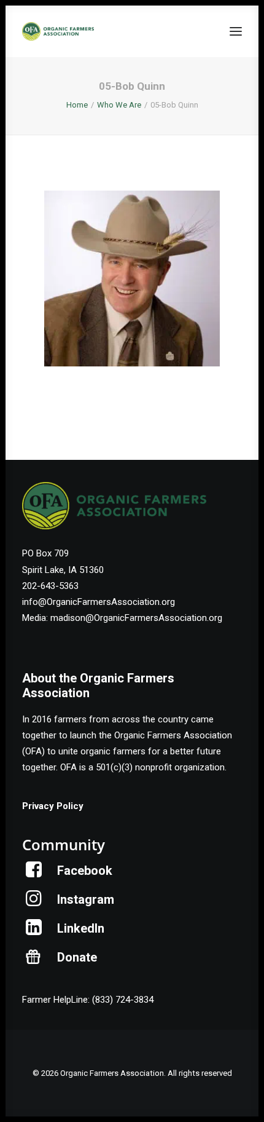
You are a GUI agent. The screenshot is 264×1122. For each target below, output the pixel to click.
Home (77, 104)
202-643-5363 (50, 585)
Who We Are (119, 104)
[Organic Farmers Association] (58, 31)
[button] (236, 31)
